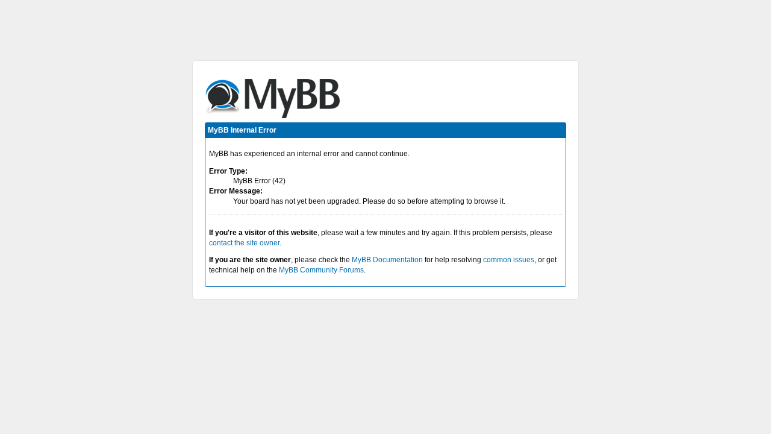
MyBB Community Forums (321, 270)
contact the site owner (244, 243)
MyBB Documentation (387, 260)
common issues (508, 260)
